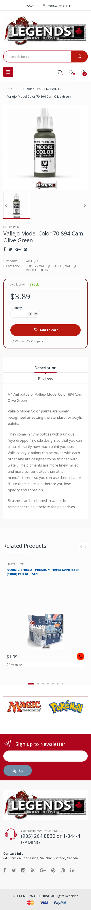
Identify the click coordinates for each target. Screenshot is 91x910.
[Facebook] (4, 249)
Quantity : (16, 308)
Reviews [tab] (45, 378)
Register (53, 6)
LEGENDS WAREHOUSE (32, 896)
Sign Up (17, 770)
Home (7, 89)
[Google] (18, 249)
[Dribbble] (63, 870)
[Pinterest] (25, 249)
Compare (37, 341)
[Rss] (32, 870)
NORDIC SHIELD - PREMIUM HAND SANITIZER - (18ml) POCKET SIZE (44, 571)
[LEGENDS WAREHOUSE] (45, 31)
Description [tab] (45, 367)
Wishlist (20, 341)
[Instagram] (23, 870)
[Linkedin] (72, 870)
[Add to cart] (80, 656)
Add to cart (49, 330)
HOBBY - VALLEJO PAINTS (42, 89)
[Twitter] (10, 249)
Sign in (67, 6)
